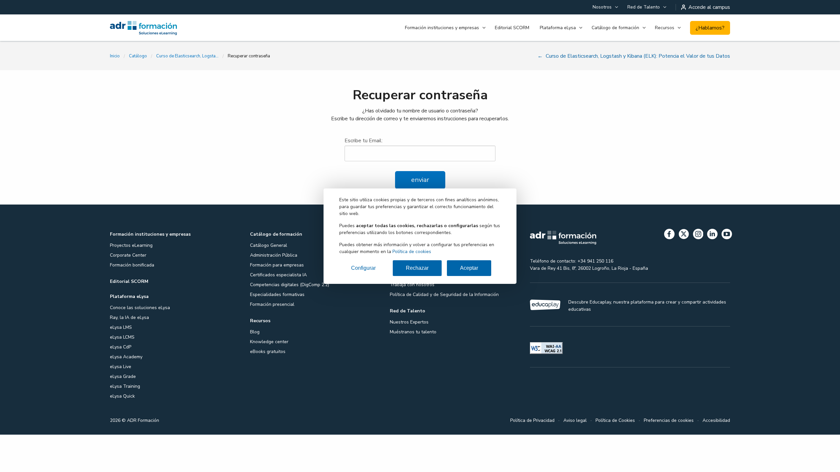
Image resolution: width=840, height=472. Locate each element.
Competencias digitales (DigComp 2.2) (289, 285)
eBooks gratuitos (267, 351)
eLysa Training (125, 386)
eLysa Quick (122, 396)
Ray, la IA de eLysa (129, 317)
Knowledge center (269, 342)
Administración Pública (273, 255)
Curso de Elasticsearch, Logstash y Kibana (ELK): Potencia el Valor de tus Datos (187, 56)
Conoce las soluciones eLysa (140, 308)
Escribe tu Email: (364, 140)
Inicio (115, 56)
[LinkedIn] (712, 235)
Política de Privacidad (532, 420)
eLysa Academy (126, 357)
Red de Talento (643, 7)
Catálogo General (268, 245)
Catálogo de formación (615, 28)
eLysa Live (120, 367)
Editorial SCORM (512, 28)
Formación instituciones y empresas (442, 28)
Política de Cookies (615, 420)
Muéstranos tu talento (413, 332)
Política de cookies (411, 251)
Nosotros (602, 7)
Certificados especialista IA (278, 275)
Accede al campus (709, 7)
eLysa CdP (120, 347)
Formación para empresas (277, 265)
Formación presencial (272, 304)
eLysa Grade (123, 376)
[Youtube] (727, 235)
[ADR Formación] (157, 28)
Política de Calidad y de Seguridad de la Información (444, 294)
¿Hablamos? (710, 27)
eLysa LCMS (122, 337)
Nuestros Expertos (409, 322)
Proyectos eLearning (131, 245)
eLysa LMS (121, 327)
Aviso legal (575, 420)
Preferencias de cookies (669, 420)
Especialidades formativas (277, 294)
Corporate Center (128, 255)
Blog (255, 332)
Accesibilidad (716, 420)
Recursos (664, 28)
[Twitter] (684, 235)
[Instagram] (698, 235)
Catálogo (138, 56)
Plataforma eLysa (558, 28)
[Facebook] (669, 235)
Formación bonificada (132, 265)
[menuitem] (604, 7)
